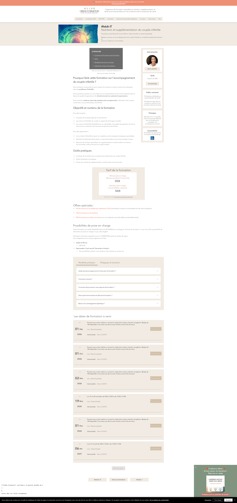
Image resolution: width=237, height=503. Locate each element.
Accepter (228, 500)
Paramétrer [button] (208, 500)
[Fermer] (235, 500)
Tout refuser (218, 500)
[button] (196, 467)
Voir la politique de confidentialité (159, 500)
